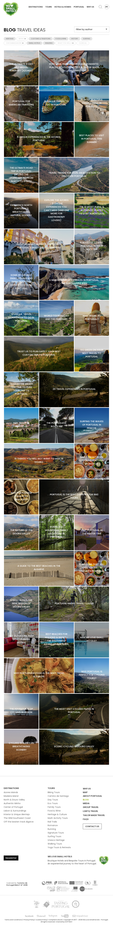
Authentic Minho (12, 803)
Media (86, 803)
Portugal (79, 6)
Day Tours (53, 799)
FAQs (86, 819)
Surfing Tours (54, 836)
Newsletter (11, 858)
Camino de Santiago (58, 796)
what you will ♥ (65, 43)
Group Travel (91, 807)
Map (85, 792)
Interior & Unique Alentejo (17, 814)
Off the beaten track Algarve (19, 821)
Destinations (36, 6)
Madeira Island (11, 796)
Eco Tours (53, 803)
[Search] (100, 7)
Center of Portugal (13, 807)
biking (21, 38)
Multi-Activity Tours (58, 818)
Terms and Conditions (13, 920)
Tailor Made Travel (94, 815)
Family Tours (54, 807)
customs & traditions (40, 38)
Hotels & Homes (62, 6)
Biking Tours (54, 792)
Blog (86, 799)
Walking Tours (55, 843)
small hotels (34, 43)
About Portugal (92, 796)
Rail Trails (52, 821)
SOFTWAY (68, 922)
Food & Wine (54, 810)
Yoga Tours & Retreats (59, 847)
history (74, 38)
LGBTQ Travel (90, 811)
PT (106, 6)
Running (52, 829)
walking (49, 43)
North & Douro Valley (14, 799)
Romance (53, 825)
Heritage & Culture (57, 814)
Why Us (90, 6)
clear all (83, 43)
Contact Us (92, 826)
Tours (48, 6)
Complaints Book (55, 920)
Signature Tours (56, 832)
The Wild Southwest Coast (17, 818)
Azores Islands (11, 792)
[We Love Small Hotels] (11, 9)
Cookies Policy (41, 920)
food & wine (60, 38)
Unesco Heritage (56, 840)
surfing (86, 38)
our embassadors (14, 43)
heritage (10, 38)
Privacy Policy (29, 920)
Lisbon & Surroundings (15, 810)
